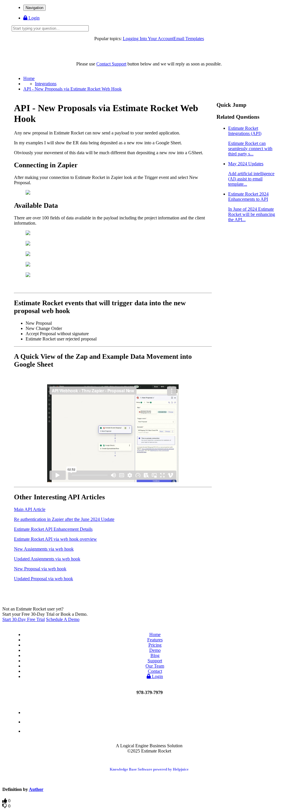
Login (33, 17)
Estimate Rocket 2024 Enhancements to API (251, 206)
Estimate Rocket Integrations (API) (250, 141)
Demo (155, 650)
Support (155, 660)
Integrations (45, 83)
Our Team (155, 665)
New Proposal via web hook (40, 568)
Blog (154, 655)
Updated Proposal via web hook (43, 578)
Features (155, 639)
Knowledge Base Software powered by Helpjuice (149, 769)
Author (36, 789)
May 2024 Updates (251, 174)
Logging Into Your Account (148, 38)
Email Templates (188, 38)
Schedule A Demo (62, 619)
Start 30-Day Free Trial (23, 619)
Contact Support (111, 63)
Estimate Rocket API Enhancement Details (53, 529)
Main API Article (29, 509)
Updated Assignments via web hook (47, 558)
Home (29, 78)
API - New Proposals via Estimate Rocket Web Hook (72, 88)
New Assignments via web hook (44, 548)
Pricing (155, 645)
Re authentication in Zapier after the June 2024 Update (64, 519)
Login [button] (157, 676)
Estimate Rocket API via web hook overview (55, 539)
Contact (155, 671)
